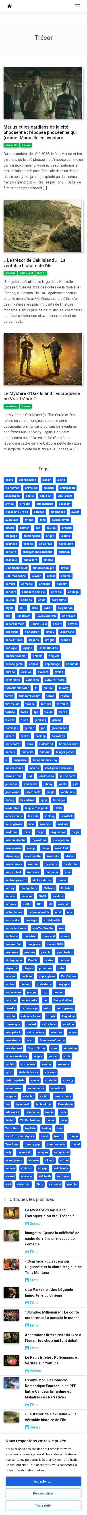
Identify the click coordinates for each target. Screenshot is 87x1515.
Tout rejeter (43, 1505)
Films (34, 1252)
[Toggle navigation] (77, 6)
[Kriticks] (10, 6)
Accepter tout (43, 1481)
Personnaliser (43, 1493)
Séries (34, 1223)
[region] (43, 1474)
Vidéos (35, 1371)
